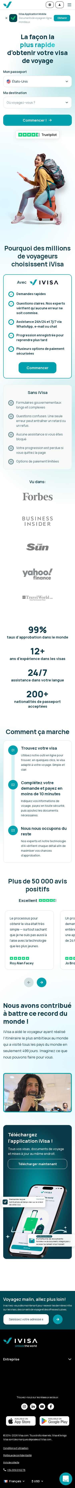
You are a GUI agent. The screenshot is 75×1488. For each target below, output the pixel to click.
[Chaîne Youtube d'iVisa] (42, 1406)
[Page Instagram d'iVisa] (24, 1406)
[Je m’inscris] (58, 1319)
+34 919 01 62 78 (16, 1470)
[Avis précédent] (29, 982)
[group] (29, 940)
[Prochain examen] (41, 982)
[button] (68, 4)
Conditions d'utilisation (15, 1448)
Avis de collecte (11, 1462)
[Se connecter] (59, 4)
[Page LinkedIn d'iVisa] (33, 1406)
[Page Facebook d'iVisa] (51, 1406)
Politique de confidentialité (17, 1455)
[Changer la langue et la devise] (50, 5)
